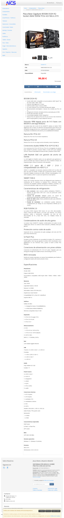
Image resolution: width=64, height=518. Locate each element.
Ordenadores (5, 8)
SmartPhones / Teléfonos (8, 18)
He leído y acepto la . (44, 480)
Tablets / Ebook (6, 39)
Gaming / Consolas (7, 30)
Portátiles (4, 14)
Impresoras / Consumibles (9, 24)
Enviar (51, 484)
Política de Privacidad (36, 477)
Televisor (4, 21)
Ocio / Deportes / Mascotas (9, 52)
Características (28, 92)
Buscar (60, 3)
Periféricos (5, 36)
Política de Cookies (55, 516)
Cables (4, 33)
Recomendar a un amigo (49, 92)
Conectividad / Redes (7, 27)
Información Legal (52, 488)
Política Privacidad (37, 490)
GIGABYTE (43, 64)
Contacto (35, 488)
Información (37, 92)
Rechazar (48, 511)
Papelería (4, 49)
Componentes (6, 11)
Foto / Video (5, 43)
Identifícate (51, 3)
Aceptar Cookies (56, 511)
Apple (3, 55)
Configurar (41, 511)
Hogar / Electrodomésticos (9, 46)
